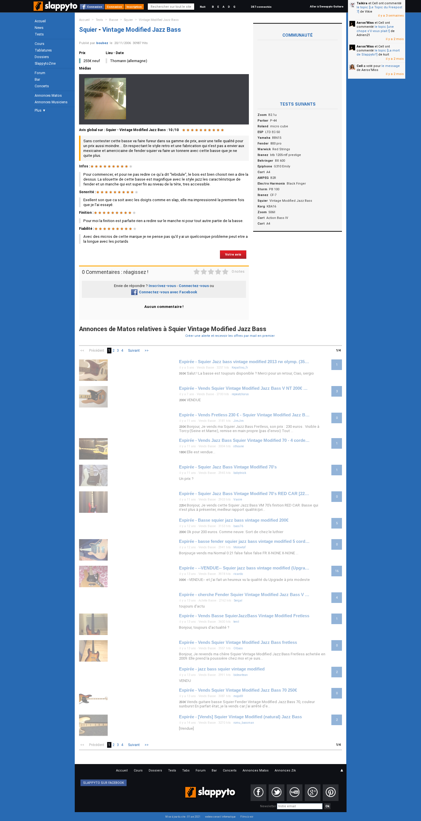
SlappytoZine (45, 64)
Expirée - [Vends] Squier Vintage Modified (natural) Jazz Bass (240, 717)
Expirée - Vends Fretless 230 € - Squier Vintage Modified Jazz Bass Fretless (244, 415)
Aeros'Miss (365, 23)
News (39, 28)
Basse (113, 20)
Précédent (96, 351)
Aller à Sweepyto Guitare (326, 6)
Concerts (42, 86)
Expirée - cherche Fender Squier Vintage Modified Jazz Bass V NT (244, 594)
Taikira (362, 3)
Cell (360, 66)
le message (390, 66)
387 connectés (261, 6)
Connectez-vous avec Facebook (168, 292)
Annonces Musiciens (51, 102)
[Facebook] (258, 792)
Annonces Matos (48, 96)
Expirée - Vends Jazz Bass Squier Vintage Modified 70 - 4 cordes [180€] (244, 440)
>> (147, 351)
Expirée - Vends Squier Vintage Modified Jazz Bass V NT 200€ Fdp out (244, 388)
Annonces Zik (285, 770)
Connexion (94, 6)
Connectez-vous (194, 286)
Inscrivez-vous (162, 286)
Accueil (40, 21)
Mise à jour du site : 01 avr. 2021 (182, 816)
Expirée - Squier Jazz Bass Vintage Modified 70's (228, 467)
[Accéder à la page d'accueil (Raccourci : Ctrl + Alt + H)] (56, 9)
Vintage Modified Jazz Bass (159, 20)
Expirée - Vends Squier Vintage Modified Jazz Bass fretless (238, 642)
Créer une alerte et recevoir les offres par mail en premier (230, 336)
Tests (39, 34)
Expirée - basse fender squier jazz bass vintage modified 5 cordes (244, 541)
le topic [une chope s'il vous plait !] (375, 29)
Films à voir (246, 816)
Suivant (134, 351)
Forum (40, 73)
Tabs (186, 770)
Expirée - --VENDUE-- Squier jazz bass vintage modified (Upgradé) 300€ (244, 568)
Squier (128, 20)
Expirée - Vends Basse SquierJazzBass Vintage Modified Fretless (244, 616)
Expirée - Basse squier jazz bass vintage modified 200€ (233, 520)
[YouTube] (294, 792)
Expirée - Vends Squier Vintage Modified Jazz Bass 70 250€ (238, 690)
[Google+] (312, 792)
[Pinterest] (331, 792)
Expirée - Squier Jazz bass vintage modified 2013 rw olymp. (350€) (244, 361)
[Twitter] (276, 792)
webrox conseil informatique (220, 816)
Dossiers (42, 57)
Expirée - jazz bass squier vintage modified (222, 669)
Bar (37, 80)
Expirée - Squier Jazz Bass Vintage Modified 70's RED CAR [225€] (244, 493)
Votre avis (233, 254)
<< (82, 351)
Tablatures (43, 50)
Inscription (134, 6)
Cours (39, 44)
